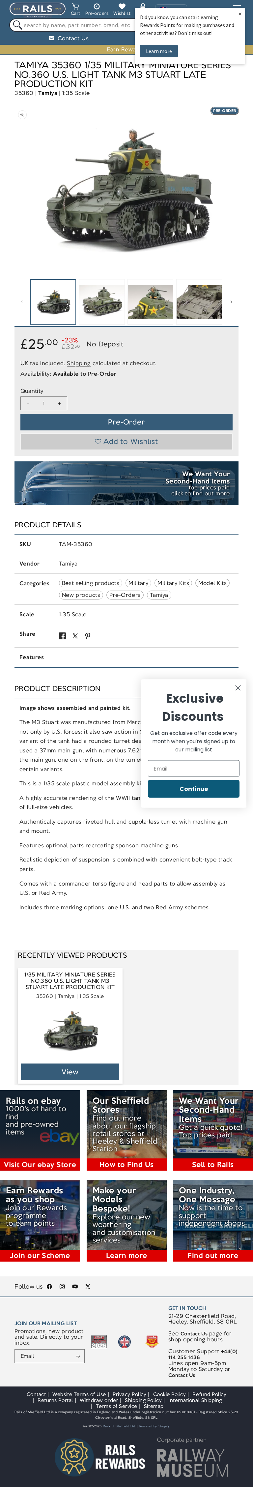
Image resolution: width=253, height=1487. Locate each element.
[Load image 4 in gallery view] (199, 302)
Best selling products (90, 583)
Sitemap (154, 1406)
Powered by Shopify (154, 1426)
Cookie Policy (169, 1394)
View (70, 1072)
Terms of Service (116, 1406)
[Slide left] (21, 302)
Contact (36, 1394)
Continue (194, 789)
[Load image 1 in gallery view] (53, 302)
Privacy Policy (129, 1394)
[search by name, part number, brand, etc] (16, 25)
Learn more (159, 51)
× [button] (240, 14)
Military (138, 583)
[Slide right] (231, 302)
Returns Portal (55, 1400)
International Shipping (195, 1400)
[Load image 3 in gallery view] (150, 302)
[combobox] (126, 25)
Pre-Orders (124, 595)
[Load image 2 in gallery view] (102, 302)
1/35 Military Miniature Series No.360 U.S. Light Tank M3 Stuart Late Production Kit (70, 981)
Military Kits (173, 583)
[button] (75, 10)
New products (81, 595)
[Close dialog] (238, 688)
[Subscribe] (78, 1356)
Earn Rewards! (126, 49)
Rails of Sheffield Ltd (119, 1426)
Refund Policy (209, 1394)
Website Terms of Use (79, 1394)
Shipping (79, 363)
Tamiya (47, 93)
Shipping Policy (143, 1400)
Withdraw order (99, 1400)
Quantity (31, 391)
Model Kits (212, 583)
